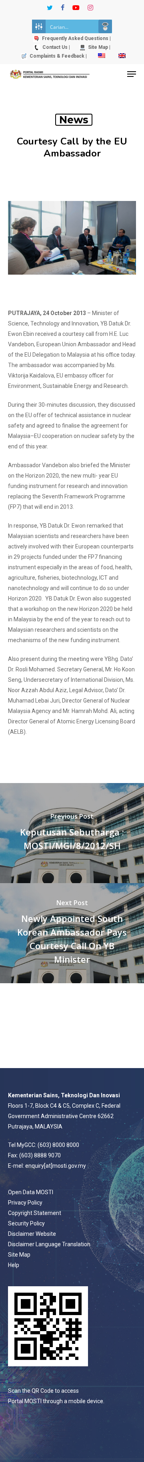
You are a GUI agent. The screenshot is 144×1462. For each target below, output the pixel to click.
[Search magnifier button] (105, 26)
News (73, 120)
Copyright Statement (34, 1213)
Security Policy (26, 1223)
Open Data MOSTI (30, 1192)
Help (13, 1265)
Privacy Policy (25, 1202)
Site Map (19, 1254)
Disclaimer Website (32, 1234)
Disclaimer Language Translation (49, 1244)
